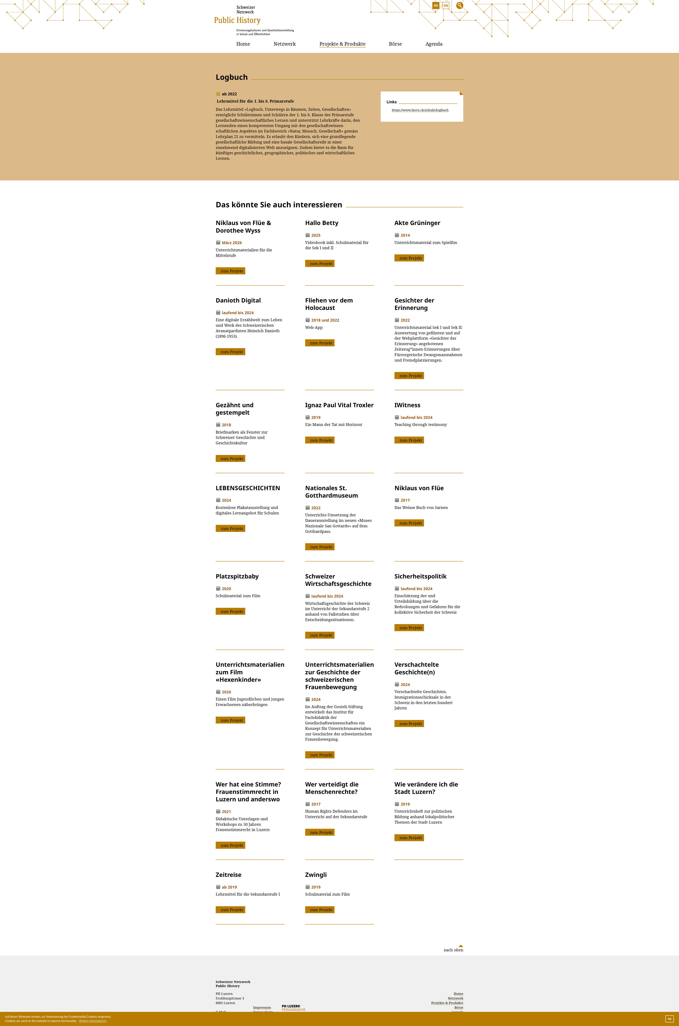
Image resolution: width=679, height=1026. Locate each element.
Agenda (434, 44)
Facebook (459, 971)
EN (446, 5)
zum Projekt (232, 270)
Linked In (449, 971)
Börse (395, 44)
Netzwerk (285, 44)
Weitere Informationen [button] (92, 1020)
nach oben (453, 950)
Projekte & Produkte (342, 44)
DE (436, 5)
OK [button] (670, 1019)
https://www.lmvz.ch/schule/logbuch (420, 110)
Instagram (439, 971)
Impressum (262, 1007)
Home (243, 44)
